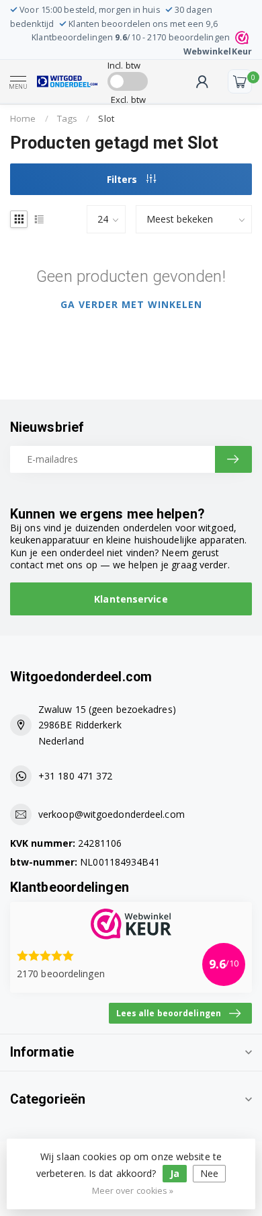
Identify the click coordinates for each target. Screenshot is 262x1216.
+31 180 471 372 (75, 775)
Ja (174, 1173)
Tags (67, 118)
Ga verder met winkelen (131, 304)
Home (23, 118)
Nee (209, 1173)
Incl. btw (123, 65)
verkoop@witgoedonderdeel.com (111, 814)
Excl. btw (128, 99)
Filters (123, 179)
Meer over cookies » (133, 1190)
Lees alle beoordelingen (168, 1013)
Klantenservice (130, 599)
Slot (106, 118)
